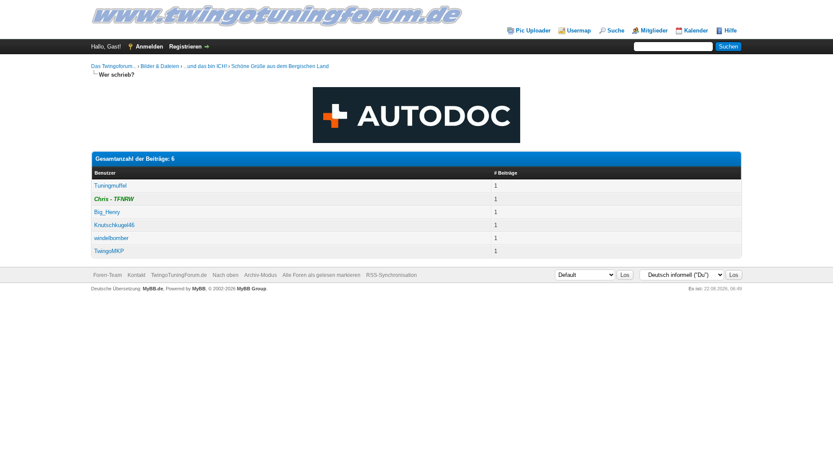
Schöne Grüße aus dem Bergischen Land (280, 66)
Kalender (696, 30)
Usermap (579, 30)
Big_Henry (107, 212)
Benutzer (105, 173)
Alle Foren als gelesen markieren (321, 275)
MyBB (199, 288)
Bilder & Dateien (160, 66)
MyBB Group (251, 288)
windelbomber (111, 238)
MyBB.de (153, 288)
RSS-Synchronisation (391, 275)
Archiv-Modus (260, 275)
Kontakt (136, 275)
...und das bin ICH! (205, 66)
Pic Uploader (533, 30)
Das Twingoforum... (113, 66)
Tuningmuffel (110, 185)
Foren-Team (107, 275)
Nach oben (226, 275)
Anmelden (149, 46)
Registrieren (185, 46)
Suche (615, 30)
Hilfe (731, 30)
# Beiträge (505, 173)
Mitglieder (654, 30)
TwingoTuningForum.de (179, 275)
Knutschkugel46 (114, 225)
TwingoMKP (109, 251)
